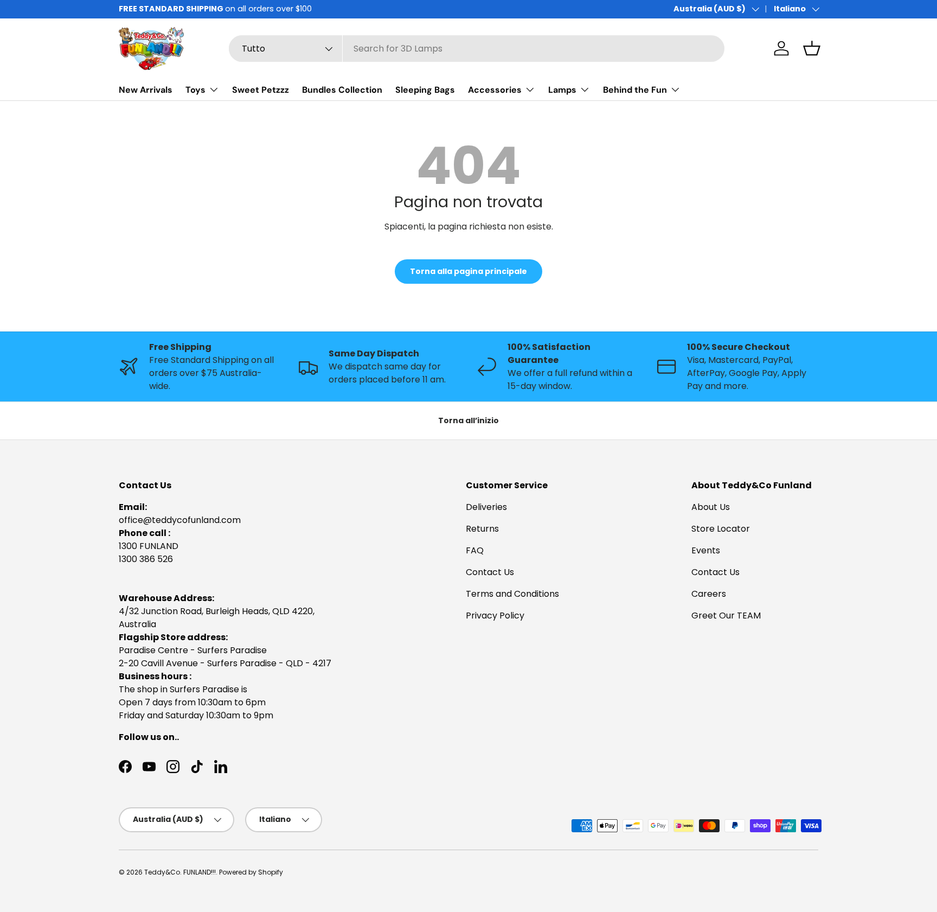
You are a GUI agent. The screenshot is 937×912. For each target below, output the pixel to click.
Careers (708, 594)
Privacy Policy (495, 615)
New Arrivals (145, 89)
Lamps (562, 89)
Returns (482, 528)
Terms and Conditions (512, 594)
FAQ (475, 550)
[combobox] (476, 48)
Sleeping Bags (425, 89)
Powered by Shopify (251, 872)
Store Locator (720, 528)
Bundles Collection (342, 89)
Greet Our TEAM (726, 615)
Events (705, 550)
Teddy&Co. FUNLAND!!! (180, 872)
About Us (710, 507)
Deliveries (486, 507)
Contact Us (490, 572)
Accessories (495, 89)
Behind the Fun (635, 89)
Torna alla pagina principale (468, 271)
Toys (195, 89)
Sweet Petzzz (260, 89)
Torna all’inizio (468, 420)
